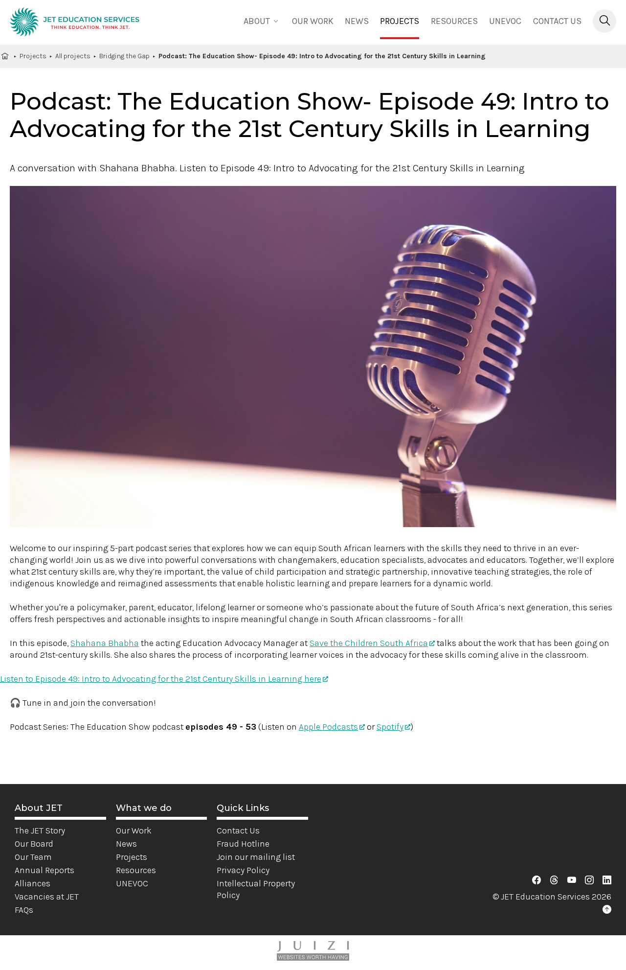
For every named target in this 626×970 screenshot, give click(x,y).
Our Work (134, 830)
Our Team (33, 857)
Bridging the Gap (124, 56)
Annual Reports (44, 870)
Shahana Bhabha (104, 643)
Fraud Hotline (243, 843)
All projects (72, 56)
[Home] (74, 23)
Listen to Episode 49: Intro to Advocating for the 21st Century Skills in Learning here (160, 678)
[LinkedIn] (607, 880)
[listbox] (262, 20)
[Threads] (554, 880)
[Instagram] (589, 880)
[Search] (604, 21)
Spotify (390, 726)
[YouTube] (571, 880)
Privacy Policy (243, 870)
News (357, 21)
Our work (313, 21)
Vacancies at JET (47, 896)
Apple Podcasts (328, 726)
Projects (399, 21)
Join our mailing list (256, 857)
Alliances (32, 883)
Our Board (34, 843)
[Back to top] (607, 909)
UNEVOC (505, 21)
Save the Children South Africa (369, 643)
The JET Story (40, 830)
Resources (454, 21)
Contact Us (557, 21)
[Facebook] (536, 880)
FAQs (24, 909)
